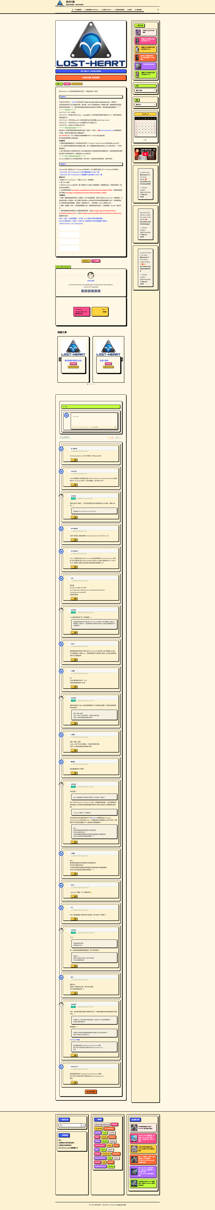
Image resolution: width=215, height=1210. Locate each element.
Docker (97, 1154)
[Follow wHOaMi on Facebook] (82, 291)
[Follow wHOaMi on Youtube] (92, 291)
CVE (109, 1158)
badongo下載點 (75, 1039)
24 (136, 132)
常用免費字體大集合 (149, 64)
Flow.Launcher (99, 1145)
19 (142, 129)
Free (104, 1133)
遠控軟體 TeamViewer (92, 9)
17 (136, 129)
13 (145, 126)
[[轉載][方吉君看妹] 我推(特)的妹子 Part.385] (137, 74)
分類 (137, 86)
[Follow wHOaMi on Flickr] (95, 291)
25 (139, 132)
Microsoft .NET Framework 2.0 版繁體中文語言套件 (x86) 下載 (81, 175)
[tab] (87, 384)
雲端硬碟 (79, 9)
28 (148, 132)
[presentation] (73, 348)
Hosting (112, 1141)
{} (94, 427)
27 (145, 132)
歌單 (130, 9)
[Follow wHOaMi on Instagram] (89, 291)
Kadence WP (121, 1205)
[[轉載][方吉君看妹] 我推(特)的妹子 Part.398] (137, 40)
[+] (97, 427)
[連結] (92, 427)
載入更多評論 (91, 1091)
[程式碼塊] (90, 427)
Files (96, 1149)
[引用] (87, 427)
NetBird (110, 1162)
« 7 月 (144, 140)
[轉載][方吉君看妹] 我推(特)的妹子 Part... (148, 40)
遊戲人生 (86, 71)
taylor (73, 643)
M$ (104, 1162)
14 (148, 126)
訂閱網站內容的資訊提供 (66, 1143)
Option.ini (94, 818)
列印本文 (86, 261)
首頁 (82, 71)
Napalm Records (100, 1166)
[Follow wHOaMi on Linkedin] (99, 291)
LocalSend (98, 1128)
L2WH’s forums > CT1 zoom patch (71, 223)
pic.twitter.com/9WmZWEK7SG (145, 269)
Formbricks (106, 1154)
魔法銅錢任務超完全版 (73, 361)
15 (151, 126)
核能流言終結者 (120, 9)
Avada (109, 1145)
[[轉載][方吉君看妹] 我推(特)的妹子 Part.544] (137, 49)
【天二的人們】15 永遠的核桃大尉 (81, 311)
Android (114, 1124)
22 (151, 129)
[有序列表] (83, 427)
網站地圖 (139, 9)
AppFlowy (116, 1154)
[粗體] (73, 427)
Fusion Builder (109, 1128)
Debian (97, 1141)
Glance (110, 1149)
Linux (116, 1145)
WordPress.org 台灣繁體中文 (68, 1148)
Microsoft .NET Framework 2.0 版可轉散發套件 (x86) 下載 (79, 172)
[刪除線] (80, 427)
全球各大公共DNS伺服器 (148, 31)
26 (142, 132)
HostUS (97, 1162)
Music (103, 1149)
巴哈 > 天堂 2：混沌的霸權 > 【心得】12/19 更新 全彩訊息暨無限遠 (80, 218)
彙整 (137, 100)
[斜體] (75, 427)
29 (151, 132)
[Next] (121, 359)
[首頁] (72, 9)
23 (154, 129)
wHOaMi (67, 83)
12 (142, 126)
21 (148, 129)
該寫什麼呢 (104, 361)
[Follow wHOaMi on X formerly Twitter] (85, 291)
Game (58, 267)
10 (136, 126)
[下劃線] (78, 427)
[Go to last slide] (60, 359)
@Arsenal (143, 175)
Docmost (112, 1137)
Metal (97, 1137)
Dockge (111, 1166)
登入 (60, 1140)
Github (104, 1137)
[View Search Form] (158, 9)
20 (145, 129)
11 (139, 126)
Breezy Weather (100, 1158)
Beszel (105, 1141)
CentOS (111, 1133)
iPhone (116, 1158)
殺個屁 (104, 311)
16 (154, 126)
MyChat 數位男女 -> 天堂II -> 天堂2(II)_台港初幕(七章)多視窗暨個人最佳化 (83, 221)
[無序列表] (85, 427)
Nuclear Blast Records (102, 1124)
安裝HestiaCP (107, 9)
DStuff (74, 102)
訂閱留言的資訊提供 (65, 1145)
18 (139, 129)
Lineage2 (66, 267)
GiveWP (97, 1133)
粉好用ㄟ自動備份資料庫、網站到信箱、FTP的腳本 (147, 57)
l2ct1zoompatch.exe (107, 130)
